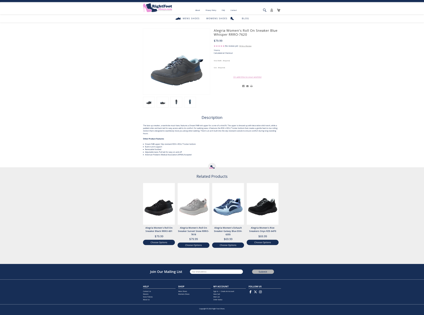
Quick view (157, 202)
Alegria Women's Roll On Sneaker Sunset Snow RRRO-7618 (193, 231)
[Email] (247, 86)
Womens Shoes (216, 18)
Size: (219, 68)
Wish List (216, 297)
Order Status (217, 300)
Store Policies (148, 297)
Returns (146, 294)
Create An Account (227, 291)
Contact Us (147, 291)
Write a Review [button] (245, 46)
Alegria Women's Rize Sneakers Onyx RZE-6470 (262, 229)
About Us (146, 300)
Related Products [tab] (212, 176)
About (197, 10)
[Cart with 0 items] (278, 10)
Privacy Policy (211, 10)
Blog (245, 18)
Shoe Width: (222, 61)
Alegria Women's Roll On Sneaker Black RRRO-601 (158, 229)
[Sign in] (271, 10)
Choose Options (159, 206)
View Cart (216, 294)
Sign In (215, 291)
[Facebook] (243, 86)
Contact (234, 10)
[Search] (264, 10)
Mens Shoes (191, 18)
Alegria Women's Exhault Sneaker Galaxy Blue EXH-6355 (228, 231)
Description (212, 117)
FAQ (223, 10)
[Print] (251, 86)
